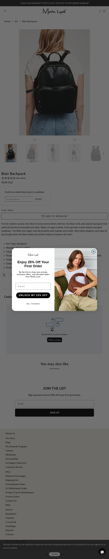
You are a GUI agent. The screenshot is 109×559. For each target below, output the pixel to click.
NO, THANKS (33, 304)
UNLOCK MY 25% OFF (33, 295)
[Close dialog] (93, 251)
